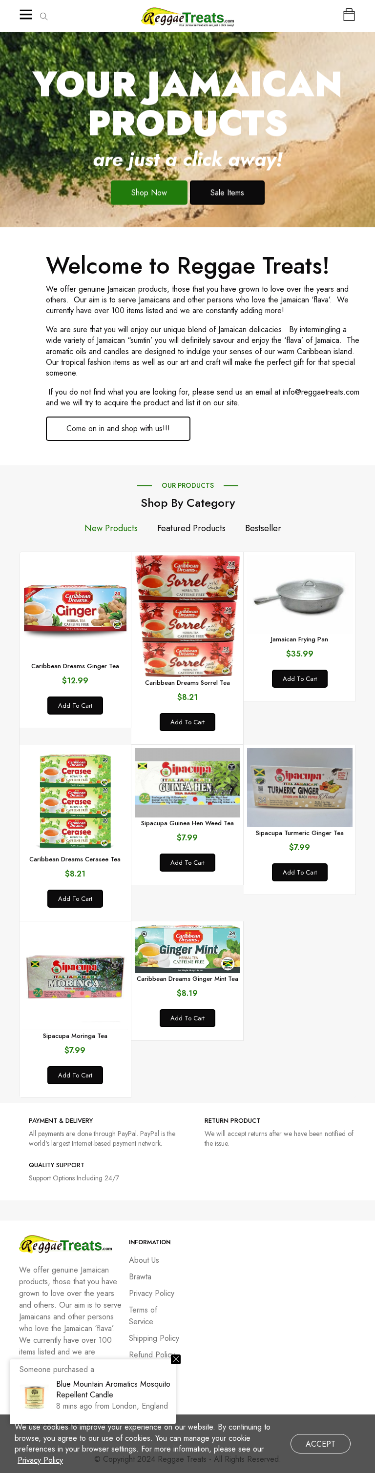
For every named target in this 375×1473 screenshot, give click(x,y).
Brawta (140, 1276)
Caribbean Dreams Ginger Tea (75, 666)
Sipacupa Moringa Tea (75, 1035)
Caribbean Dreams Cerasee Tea (75, 859)
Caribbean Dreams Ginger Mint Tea (187, 978)
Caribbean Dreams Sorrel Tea (187, 682)
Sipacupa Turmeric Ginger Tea (300, 832)
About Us (144, 1260)
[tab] (111, 528)
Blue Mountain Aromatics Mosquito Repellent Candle (113, 1389)
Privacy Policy (151, 1293)
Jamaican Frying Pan (299, 639)
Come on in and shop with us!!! (118, 428)
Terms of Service (143, 1315)
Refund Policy (152, 1354)
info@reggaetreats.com (321, 392)
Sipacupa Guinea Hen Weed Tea (187, 823)
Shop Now (149, 192)
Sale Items (227, 192)
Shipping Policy (154, 1338)
